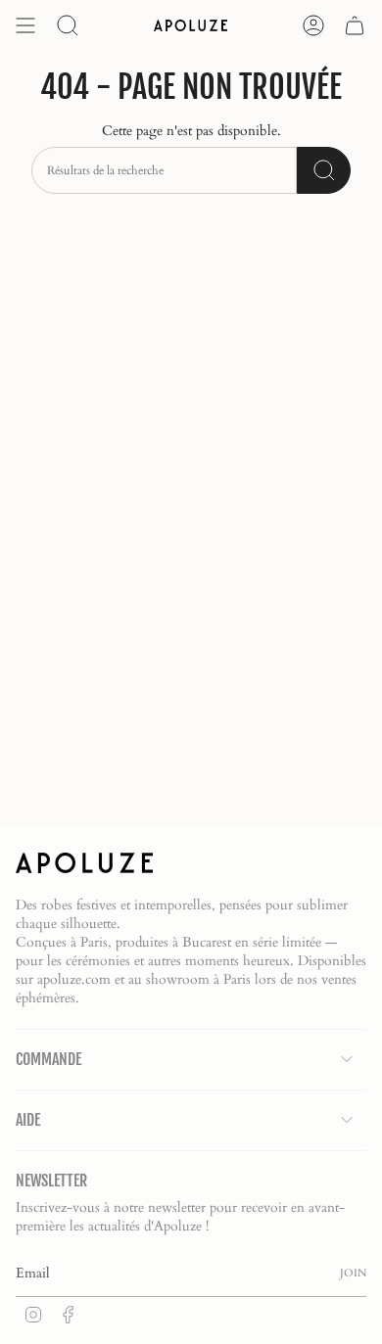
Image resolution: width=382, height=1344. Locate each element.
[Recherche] (324, 170)
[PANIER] (354, 25)
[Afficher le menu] (25, 25)
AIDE (28, 1120)
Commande (48, 1059)
